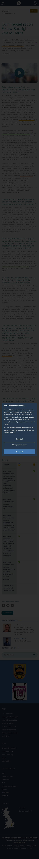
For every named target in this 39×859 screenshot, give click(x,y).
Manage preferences (19, 445)
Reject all (19, 439)
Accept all (19, 452)
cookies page (8, 433)
